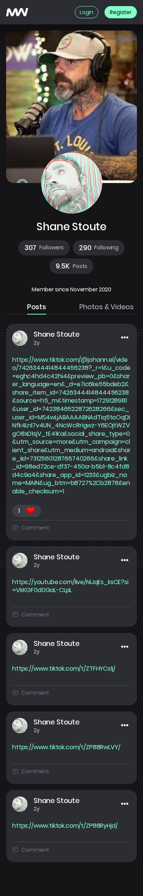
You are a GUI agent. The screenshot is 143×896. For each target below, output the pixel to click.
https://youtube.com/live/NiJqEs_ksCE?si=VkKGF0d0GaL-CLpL (70, 586)
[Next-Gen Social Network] (17, 12)
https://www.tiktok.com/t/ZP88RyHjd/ (64, 826)
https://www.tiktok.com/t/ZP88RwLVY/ (66, 747)
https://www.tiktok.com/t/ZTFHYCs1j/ (63, 669)
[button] (44, 247)
